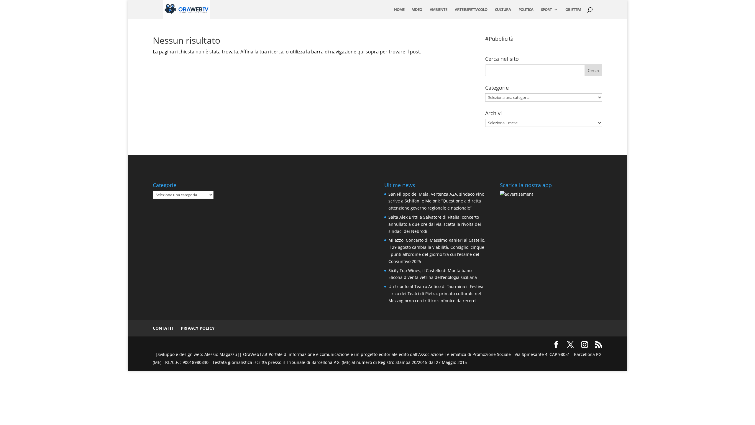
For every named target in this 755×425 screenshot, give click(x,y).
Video (417, 9)
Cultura (503, 9)
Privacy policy (198, 328)
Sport (546, 9)
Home (399, 9)
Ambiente (438, 9)
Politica (525, 9)
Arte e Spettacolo (471, 9)
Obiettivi (573, 9)
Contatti (163, 328)
